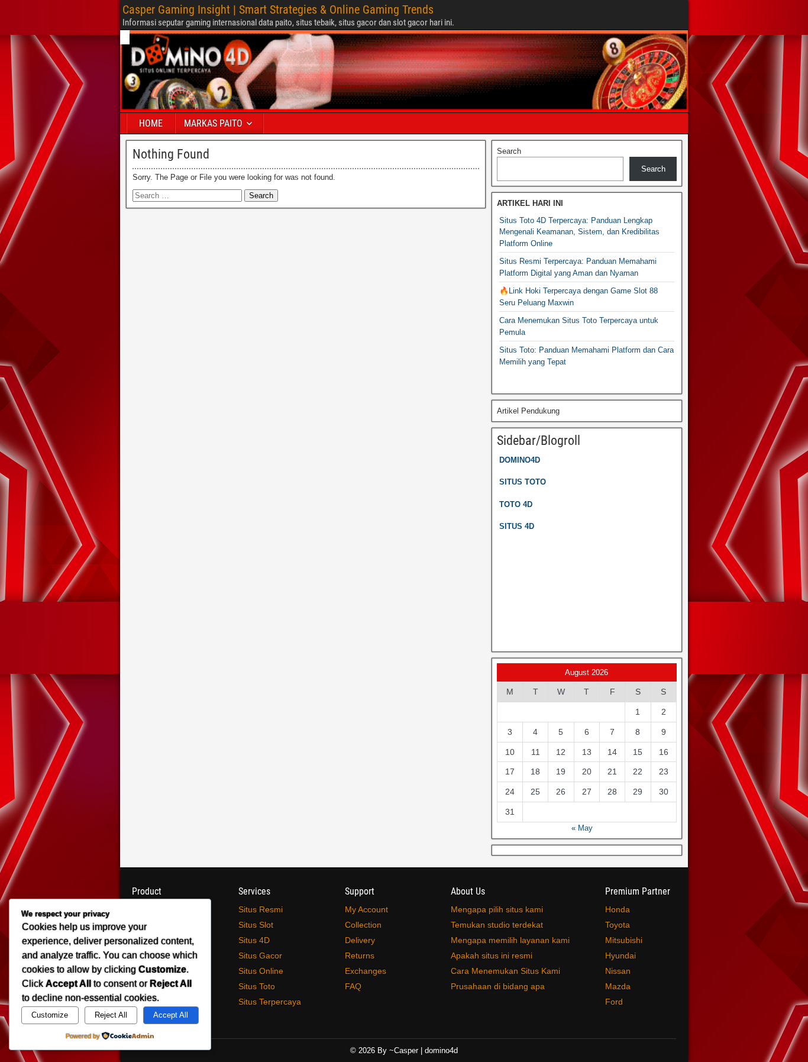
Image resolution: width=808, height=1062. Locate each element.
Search (509, 151)
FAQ (353, 986)
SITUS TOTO (522, 481)
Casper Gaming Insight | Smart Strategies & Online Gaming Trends (278, 9)
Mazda (618, 986)
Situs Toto (256, 986)
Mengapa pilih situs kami (497, 909)
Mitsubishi (623, 940)
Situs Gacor (260, 955)
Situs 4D (254, 940)
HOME (151, 123)
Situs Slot (255, 924)
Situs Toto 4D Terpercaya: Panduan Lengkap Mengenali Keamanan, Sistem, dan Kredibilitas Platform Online (579, 232)
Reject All (111, 1015)
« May (582, 828)
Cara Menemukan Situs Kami (505, 971)
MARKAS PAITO (213, 123)
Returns (359, 955)
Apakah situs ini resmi (491, 955)
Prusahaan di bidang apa (498, 986)
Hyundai (620, 955)
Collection (363, 924)
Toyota (617, 924)
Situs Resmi (260, 909)
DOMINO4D (519, 460)
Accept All (170, 1015)
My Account (366, 909)
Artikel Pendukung (528, 410)
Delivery (360, 940)
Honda (617, 909)
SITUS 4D (516, 526)
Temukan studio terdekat (497, 924)
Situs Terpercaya (269, 1001)
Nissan (618, 971)
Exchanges (365, 971)
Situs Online (260, 971)
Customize (49, 1015)
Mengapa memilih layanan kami (510, 940)
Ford (614, 1001)
